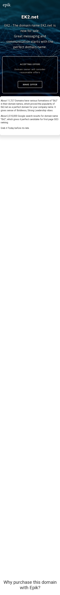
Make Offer (30, 84)
